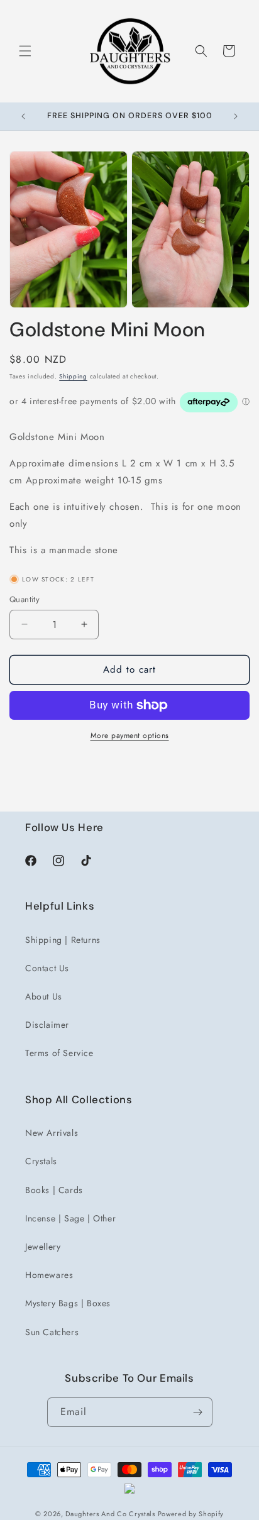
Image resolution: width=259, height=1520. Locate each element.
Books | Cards (54, 1190)
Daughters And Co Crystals (110, 1514)
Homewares (49, 1275)
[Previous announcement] (23, 116)
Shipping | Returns (63, 939)
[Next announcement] (236, 116)
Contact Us (47, 968)
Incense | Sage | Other (70, 1218)
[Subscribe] (198, 1412)
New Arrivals (51, 1132)
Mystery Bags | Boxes (68, 1303)
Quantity (24, 599)
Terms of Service (59, 1053)
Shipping (73, 376)
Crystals (41, 1161)
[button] (25, 51)
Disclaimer (47, 1024)
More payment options (130, 735)
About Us (43, 996)
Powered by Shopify (191, 1514)
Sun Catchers (52, 1332)
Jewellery (42, 1246)
